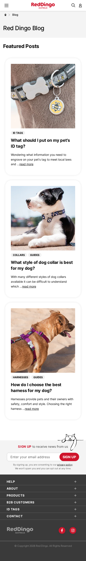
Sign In (80, 5)
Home (5, 15)
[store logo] (43, 5)
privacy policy (64, 464)
